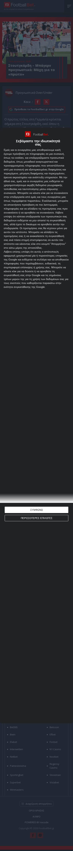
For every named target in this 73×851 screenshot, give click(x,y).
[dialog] (36, 425)
